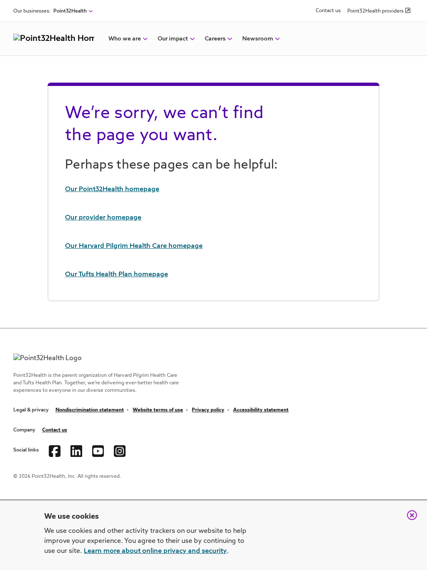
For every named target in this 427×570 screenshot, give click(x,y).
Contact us (328, 10)
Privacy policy (208, 410)
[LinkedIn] (76, 450)
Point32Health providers (375, 11)
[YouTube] (98, 450)
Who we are (124, 39)
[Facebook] (54, 450)
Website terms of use (158, 410)
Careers (215, 39)
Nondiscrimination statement (89, 410)
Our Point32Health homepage (112, 189)
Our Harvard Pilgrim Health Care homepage (134, 246)
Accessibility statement (261, 410)
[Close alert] (408, 519)
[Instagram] (120, 450)
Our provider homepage (103, 217)
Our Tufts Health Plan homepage (116, 274)
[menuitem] (124, 38)
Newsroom (257, 39)
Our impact (173, 39)
